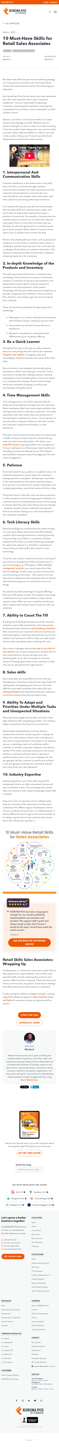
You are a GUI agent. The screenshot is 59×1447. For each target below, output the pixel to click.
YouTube (4, 1325)
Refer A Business (38, 1325)
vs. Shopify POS (7, 1350)
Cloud (34, 1226)
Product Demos (7, 1321)
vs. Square (5, 1338)
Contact (35, 1338)
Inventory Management (40, 1275)
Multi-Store (36, 1234)
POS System (37, 1218)
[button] (45, 1275)
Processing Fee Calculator (10, 1318)
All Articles (12, 23)
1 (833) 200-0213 (40, 1362)
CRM (33, 1259)
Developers (36, 1350)
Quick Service (37, 1238)
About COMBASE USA (40, 1306)
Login (45, 2)
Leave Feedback (38, 1321)
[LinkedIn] (28, 1400)
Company (36, 1301)
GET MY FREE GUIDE (29, 1153)
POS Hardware (37, 1271)
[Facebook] (16, 1400)
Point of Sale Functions (23, 51)
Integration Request (39, 1358)
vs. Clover (5, 1346)
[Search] (49, 11)
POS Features (38, 1254)
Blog (3, 1306)
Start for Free (29, 1015)
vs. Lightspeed (6, 1342)
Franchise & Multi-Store (40, 1263)
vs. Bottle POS (6, 1354)
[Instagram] (22, 1400)
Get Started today (13, 1256)
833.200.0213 (7, 2)
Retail (34, 1222)
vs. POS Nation (6, 1362)
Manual (34, 1389)
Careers (34, 1310)
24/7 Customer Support (40, 1291)
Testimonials (6, 1314)
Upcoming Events (38, 1329)
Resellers (35, 1354)
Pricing (34, 1318)
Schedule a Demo (29, 1022)
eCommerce (36, 1230)
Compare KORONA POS (11, 1333)
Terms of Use (33, 1425)
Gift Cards (35, 1267)
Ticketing (35, 1246)
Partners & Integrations (40, 1314)
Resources (6, 1301)
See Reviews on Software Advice (29, 942)
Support (54, 2)
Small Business (37, 1242)
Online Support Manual (10, 1375)
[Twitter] (41, 1400)
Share (36, 1087)
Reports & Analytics (39, 1283)
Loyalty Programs (38, 1279)
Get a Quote (36, 1342)
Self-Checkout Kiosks (39, 1287)
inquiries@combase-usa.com (44, 1366)
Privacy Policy (25, 1425)
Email (46, 1389)
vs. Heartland (6, 1358)
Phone (40, 1389)
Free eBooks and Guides (10, 1310)
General (7, 51)
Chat (51, 1389)
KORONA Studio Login (10, 1379)
